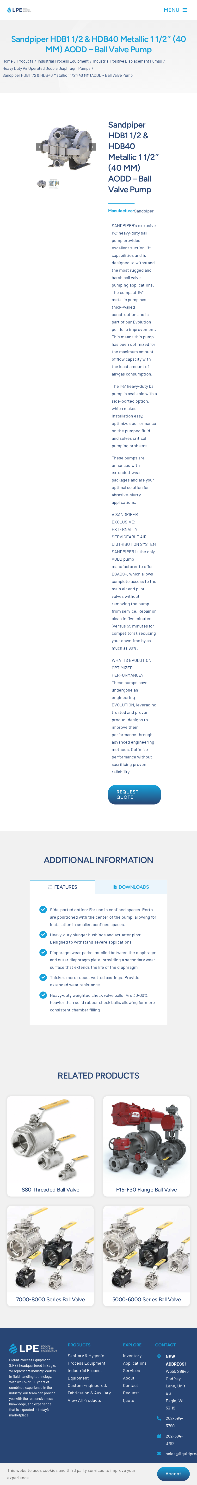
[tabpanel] (98, 959)
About (129, 1377)
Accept (173, 1473)
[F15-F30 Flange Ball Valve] (146, 1100)
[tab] (62, 887)
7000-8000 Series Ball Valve (50, 1299)
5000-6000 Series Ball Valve (146, 1299)
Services (131, 1370)
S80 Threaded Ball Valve (51, 1189)
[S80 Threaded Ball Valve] (50, 1100)
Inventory (132, 1355)
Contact (130, 1385)
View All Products (84, 1400)
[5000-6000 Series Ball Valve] (146, 1209)
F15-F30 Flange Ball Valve (146, 1189)
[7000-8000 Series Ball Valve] (50, 1209)
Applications (135, 1363)
